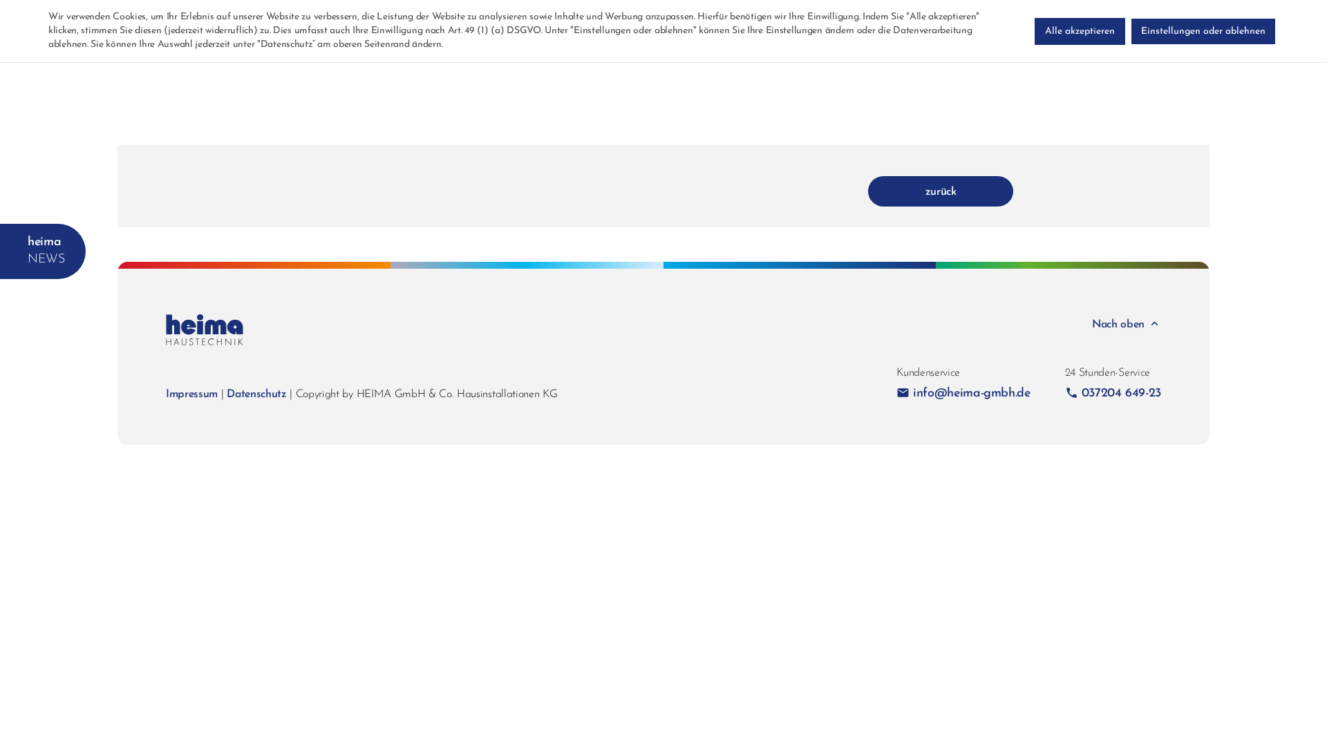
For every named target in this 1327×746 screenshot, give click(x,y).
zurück (941, 192)
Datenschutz (256, 394)
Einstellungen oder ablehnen (1203, 31)
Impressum (192, 394)
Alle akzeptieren (1080, 31)
